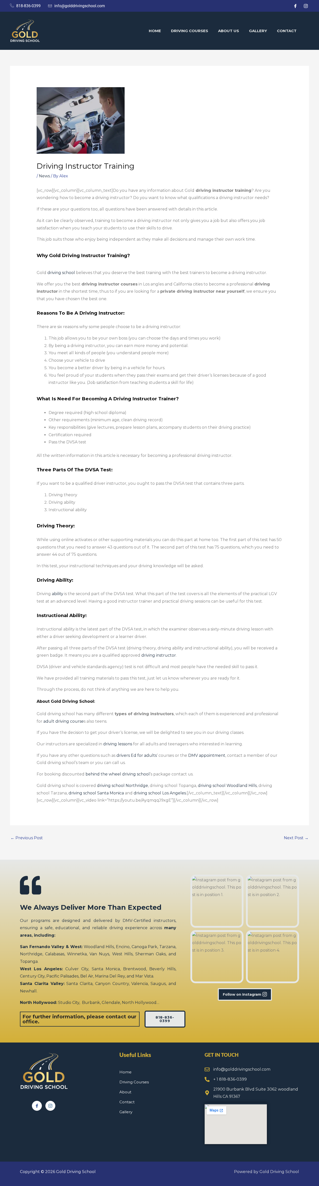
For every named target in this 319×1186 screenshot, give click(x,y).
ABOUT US (228, 30)
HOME (155, 30)
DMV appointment (206, 755)
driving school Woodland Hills (227, 785)
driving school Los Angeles (160, 793)
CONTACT (287, 30)
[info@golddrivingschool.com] (207, 1069)
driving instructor (158, 655)
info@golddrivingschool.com (241, 1069)
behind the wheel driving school (117, 774)
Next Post (296, 838)
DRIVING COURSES (189, 30)
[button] (216, 901)
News (44, 176)
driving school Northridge (122, 785)
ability (57, 593)
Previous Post (26, 838)
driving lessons (117, 744)
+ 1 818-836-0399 (230, 1079)
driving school (61, 272)
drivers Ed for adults (136, 755)
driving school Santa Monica (96, 793)
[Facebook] (37, 1106)
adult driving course (63, 721)
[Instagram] (50, 1106)
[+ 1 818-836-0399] (207, 1079)
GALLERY (258, 30)
